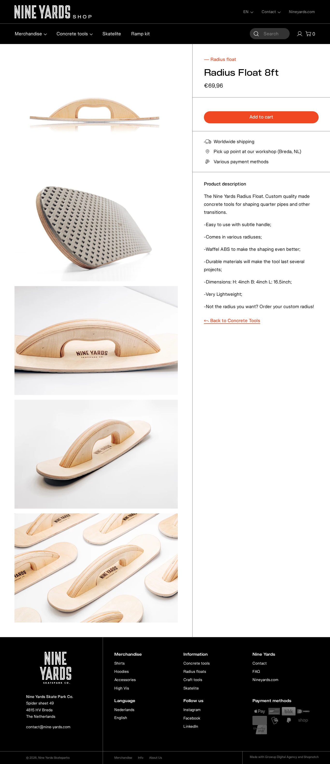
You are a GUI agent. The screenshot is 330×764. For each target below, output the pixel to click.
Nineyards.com (265, 679)
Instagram (192, 709)
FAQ (256, 671)
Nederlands (124, 709)
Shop (81, 16)
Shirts (119, 663)
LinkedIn (190, 726)
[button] (269, 33)
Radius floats (194, 671)
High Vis (121, 688)
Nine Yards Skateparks (54, 757)
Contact (259, 663)
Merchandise (123, 757)
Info (140, 757)
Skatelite (191, 688)
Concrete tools (196, 663)
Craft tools (192, 679)
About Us (155, 757)
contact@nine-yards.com (48, 726)
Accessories (125, 679)
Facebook (191, 718)
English (120, 717)
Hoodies (121, 671)
